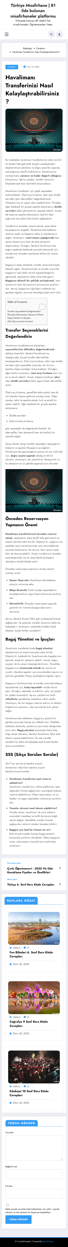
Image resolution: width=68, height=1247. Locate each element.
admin (16, 948)
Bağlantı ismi (11, 1166)
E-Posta (8, 1186)
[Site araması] (51, 34)
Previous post (14, 863)
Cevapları (12, 66)
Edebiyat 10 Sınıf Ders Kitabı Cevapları (29, 1093)
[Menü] (7, 34)
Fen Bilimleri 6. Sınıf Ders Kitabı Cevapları (31, 954)
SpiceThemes (48, 1241)
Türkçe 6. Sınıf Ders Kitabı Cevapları (30, 885)
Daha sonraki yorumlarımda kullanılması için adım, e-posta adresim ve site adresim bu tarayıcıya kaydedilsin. (32, 1210)
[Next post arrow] (60, 884)
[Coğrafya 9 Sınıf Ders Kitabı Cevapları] (34, 997)
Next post (12, 879)
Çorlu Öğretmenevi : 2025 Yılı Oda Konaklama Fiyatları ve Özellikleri (30, 870)
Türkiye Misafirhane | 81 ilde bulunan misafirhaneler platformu (33, 10)
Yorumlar (9, 1132)
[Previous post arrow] (60, 868)
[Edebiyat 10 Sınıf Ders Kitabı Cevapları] (34, 1066)
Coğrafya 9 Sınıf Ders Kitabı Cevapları (29, 1024)
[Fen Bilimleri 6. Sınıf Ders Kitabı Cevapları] (34, 928)
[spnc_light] (59, 34)
